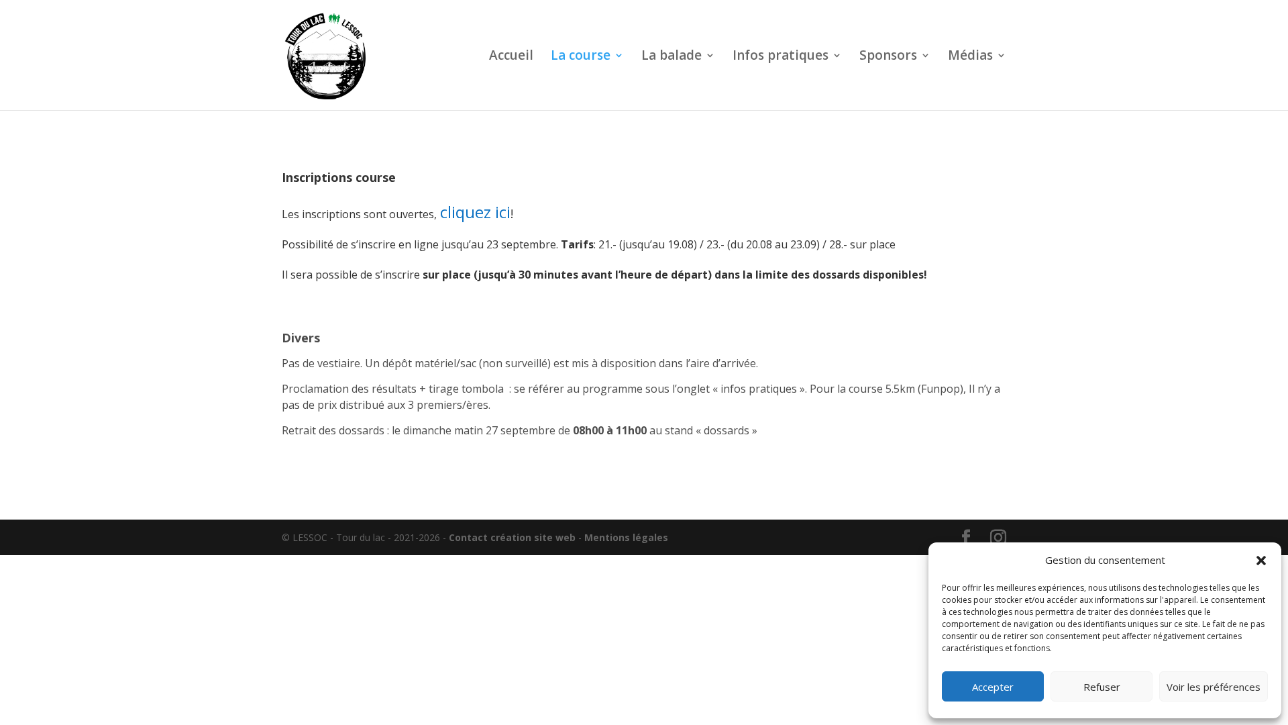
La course (580, 57)
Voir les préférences (1213, 686)
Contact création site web (512, 537)
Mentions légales (626, 537)
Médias (970, 57)
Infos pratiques (780, 57)
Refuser (1101, 686)
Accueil (511, 57)
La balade (671, 57)
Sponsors (888, 57)
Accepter (993, 686)
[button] (1261, 560)
